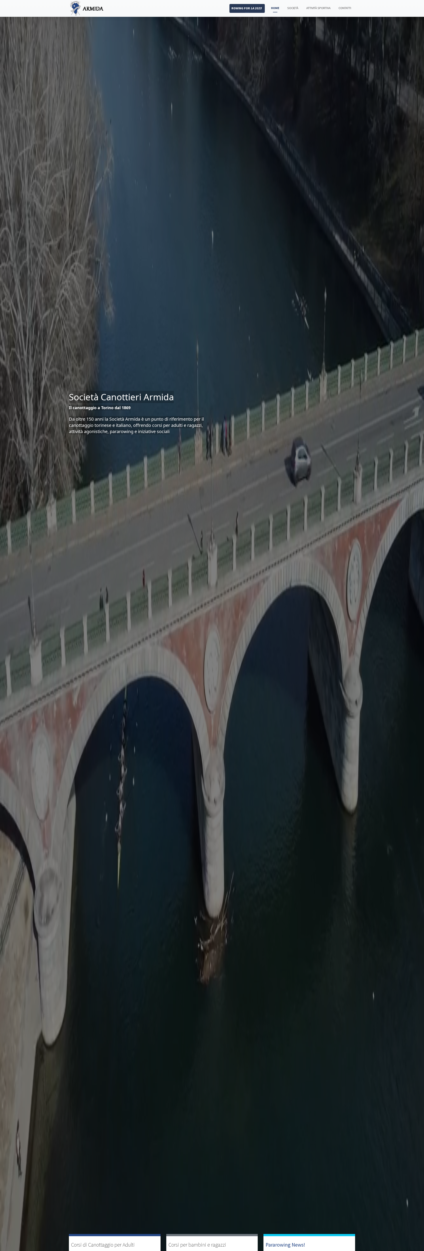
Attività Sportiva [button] (318, 8)
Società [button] (292, 8)
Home (275, 8)
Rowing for (246, 8)
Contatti (345, 8)
